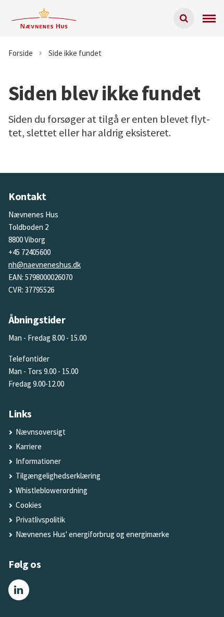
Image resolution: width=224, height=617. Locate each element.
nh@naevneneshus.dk (44, 265)
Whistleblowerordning (52, 490)
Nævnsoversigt (41, 432)
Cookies (29, 505)
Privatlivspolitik (40, 520)
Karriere (29, 446)
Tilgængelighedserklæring (58, 476)
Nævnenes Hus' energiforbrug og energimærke (92, 534)
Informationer (38, 461)
